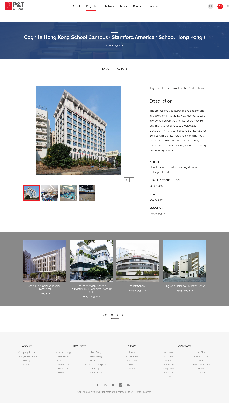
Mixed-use (63, 372)
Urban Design (96, 352)
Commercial (63, 364)
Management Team (27, 356)
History (26, 360)
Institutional (63, 360)
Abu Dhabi (201, 352)
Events (132, 364)
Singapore (168, 368)
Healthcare (95, 360)
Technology (96, 372)
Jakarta (201, 360)
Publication (132, 360)
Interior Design (95, 356)
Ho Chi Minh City (201, 364)
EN (220, 6)
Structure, (178, 88)
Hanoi (201, 368)
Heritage (95, 368)
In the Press (132, 356)
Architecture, (163, 88)
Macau (168, 360)
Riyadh (201, 372)
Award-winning (63, 352)
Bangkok (168, 372)
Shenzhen (169, 364)
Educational (198, 88)
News (132, 352)
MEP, (187, 88)
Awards (132, 368)
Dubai (169, 376)
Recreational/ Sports (96, 364)
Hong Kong (168, 352)
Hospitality (63, 368)
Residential (63, 356)
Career (26, 364)
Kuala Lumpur (201, 356)
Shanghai (168, 356)
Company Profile (26, 352)
